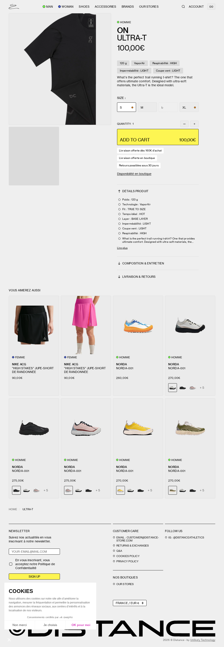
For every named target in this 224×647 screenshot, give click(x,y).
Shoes (84, 6)
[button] (60, 69)
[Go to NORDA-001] (138, 325)
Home (13, 509)
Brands (128, 6)
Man (49, 6)
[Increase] (194, 124)
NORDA (121, 364)
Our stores (148, 6)
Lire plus (122, 248)
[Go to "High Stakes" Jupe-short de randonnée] (34, 325)
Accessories (105, 6)
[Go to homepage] (14, 6)
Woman (68, 6)
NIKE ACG (19, 364)
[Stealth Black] (182, 387)
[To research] (183, 6)
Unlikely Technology (202, 640)
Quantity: (125, 123)
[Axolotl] (192, 387)
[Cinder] (26, 490)
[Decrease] (184, 124)
